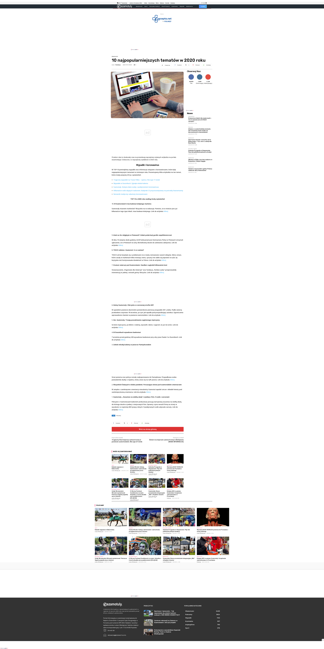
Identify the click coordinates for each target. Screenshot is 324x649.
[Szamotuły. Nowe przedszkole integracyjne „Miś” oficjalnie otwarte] (156, 483)
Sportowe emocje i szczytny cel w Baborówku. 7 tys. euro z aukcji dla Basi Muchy (199, 141)
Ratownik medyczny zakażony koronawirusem (130, 194)
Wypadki (132, 465)
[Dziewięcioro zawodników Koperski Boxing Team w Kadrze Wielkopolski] (148, 632)
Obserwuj (199, 75)
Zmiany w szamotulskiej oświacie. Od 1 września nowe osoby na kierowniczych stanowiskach (199, 130)
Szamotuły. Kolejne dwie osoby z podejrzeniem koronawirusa (136, 187)
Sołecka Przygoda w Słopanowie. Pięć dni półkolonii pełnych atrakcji (155, 469)
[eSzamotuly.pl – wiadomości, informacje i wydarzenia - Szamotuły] (124, 6)
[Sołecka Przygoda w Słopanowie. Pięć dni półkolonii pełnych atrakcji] (156, 459)
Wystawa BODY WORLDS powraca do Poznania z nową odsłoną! (175, 468)
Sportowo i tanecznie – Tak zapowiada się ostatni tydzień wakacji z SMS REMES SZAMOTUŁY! (167, 613)
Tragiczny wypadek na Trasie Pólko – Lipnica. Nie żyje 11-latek (136, 180)
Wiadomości (115, 56)
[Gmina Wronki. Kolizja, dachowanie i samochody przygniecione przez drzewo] (138, 459)
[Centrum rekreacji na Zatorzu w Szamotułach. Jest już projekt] (148, 622)
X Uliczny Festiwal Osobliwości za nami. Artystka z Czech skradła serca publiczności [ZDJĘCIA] (138, 494)
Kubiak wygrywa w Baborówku (117, 468)
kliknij (166, 211)
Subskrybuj (208, 75)
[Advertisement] (162, 36)
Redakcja (118, 64)
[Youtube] (206, 3)
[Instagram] (204, 3)
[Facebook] (202, 3)
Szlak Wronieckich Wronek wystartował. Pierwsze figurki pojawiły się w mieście (120, 493)
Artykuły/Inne (191, 116)
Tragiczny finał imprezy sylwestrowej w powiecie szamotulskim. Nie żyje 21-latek (127, 441)
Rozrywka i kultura (152, 465)
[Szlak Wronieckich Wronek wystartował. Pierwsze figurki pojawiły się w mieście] (120, 483)
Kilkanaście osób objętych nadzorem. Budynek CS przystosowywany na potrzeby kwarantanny (148, 191)
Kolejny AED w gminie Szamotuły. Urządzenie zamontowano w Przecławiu (174, 493)
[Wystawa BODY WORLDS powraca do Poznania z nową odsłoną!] (175, 459)
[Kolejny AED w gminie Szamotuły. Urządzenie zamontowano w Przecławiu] (175, 483)
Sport (113, 465)
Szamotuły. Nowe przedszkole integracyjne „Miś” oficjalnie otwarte (156, 492)
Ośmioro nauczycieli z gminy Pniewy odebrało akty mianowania (200, 169)
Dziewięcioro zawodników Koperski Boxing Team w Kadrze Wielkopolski (167, 632)
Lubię (191, 75)
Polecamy (118, 415)
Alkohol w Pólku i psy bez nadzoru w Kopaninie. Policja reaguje (200, 160)
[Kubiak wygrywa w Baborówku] (120, 459)
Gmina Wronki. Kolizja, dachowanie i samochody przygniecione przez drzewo (138, 469)
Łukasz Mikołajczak (116, 470)
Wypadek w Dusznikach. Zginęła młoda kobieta (130, 183)
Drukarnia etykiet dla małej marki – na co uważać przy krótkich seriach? (200, 119)
